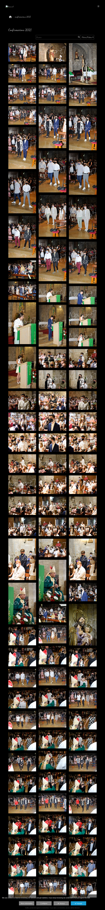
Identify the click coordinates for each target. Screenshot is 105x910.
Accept (79, 903)
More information (27, 903)
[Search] (79, 37)
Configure (43, 903)
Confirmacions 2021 (23, 16)
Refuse (62, 903)
